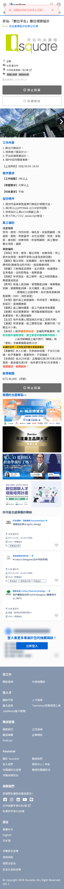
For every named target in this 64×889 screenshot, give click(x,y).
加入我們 (8, 764)
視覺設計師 (15, 545)
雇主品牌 (8, 705)
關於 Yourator (11, 759)
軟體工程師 (12, 74)
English (7, 835)
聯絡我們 (37, 759)
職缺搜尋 (8, 682)
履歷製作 (8, 729)
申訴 (47, 764)
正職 (8, 61)
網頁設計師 (24, 74)
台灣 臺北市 (12, 65)
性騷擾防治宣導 (12, 770)
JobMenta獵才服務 (14, 711)
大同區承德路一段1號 (17, 70)
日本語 (7, 840)
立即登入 (32, 646)
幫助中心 (37, 764)
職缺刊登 (8, 700)
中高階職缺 (38, 682)
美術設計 (14, 581)
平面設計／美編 (39, 581)
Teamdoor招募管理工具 (46, 705)
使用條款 (8, 857)
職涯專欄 (8, 735)
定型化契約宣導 (12, 869)
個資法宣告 (9, 863)
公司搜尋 (37, 729)
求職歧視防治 (10, 775)
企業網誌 (37, 735)
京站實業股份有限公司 (22, 26)
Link (5, 589)
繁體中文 (8, 829)
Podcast (7, 740)
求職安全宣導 (10, 851)
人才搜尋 (37, 700)
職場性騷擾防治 (41, 770)
